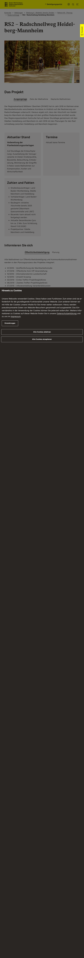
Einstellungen (10, 323)
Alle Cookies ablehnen (42, 332)
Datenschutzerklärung (67, 313)
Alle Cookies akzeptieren (42, 339)
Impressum (16, 316)
